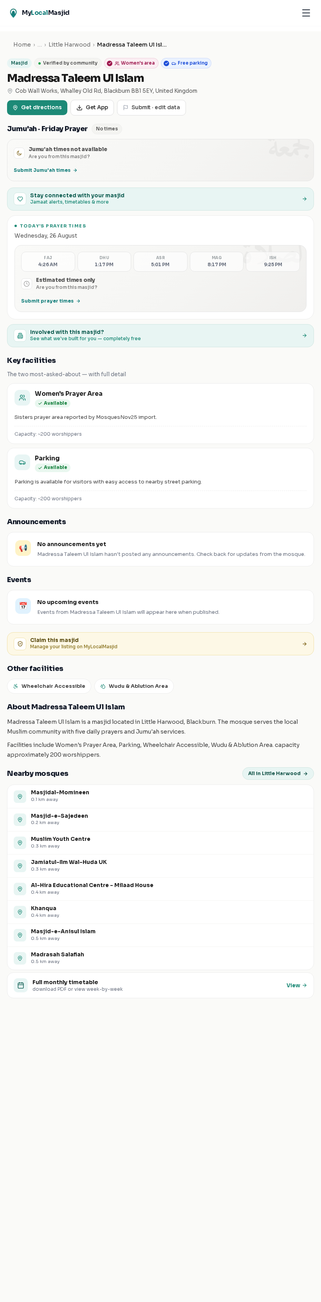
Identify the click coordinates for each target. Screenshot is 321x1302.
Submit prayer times (47, 301)
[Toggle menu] (306, 13)
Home (22, 44)
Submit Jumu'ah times (42, 170)
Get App (97, 107)
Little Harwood (69, 44)
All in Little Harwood (274, 773)
